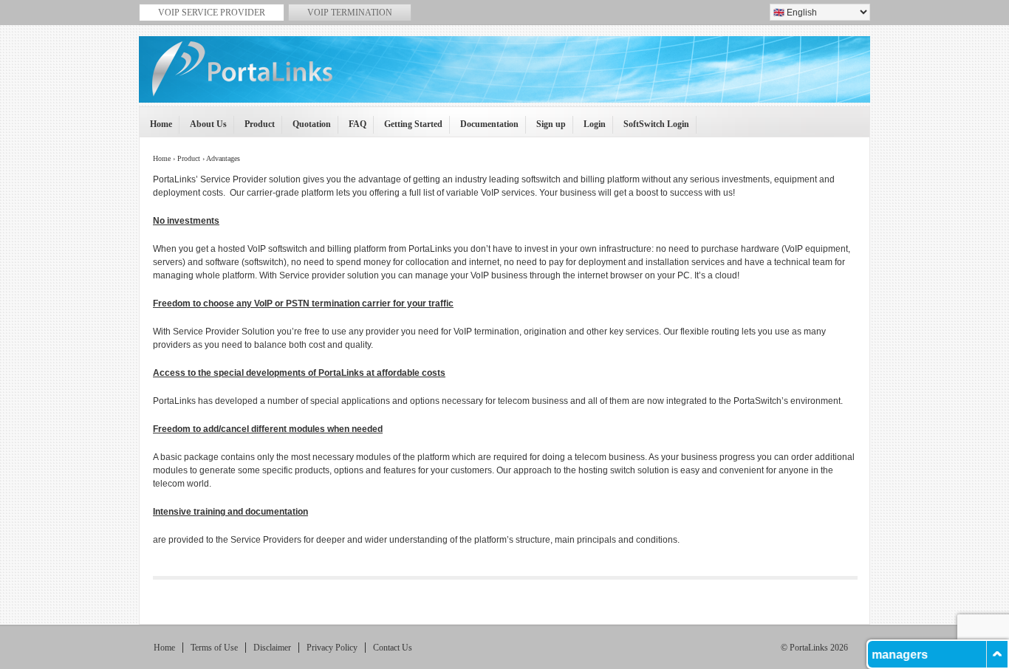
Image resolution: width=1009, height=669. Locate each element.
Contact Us (392, 647)
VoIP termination (349, 12)
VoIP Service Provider (506, 78)
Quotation (307, 128)
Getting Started (408, 128)
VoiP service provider (211, 12)
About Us (203, 128)
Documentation (485, 128)
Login (590, 128)
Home (156, 128)
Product (255, 128)
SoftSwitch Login (651, 128)
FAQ (352, 128)
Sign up (546, 128)
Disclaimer (272, 647)
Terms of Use (214, 647)
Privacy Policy (332, 647)
